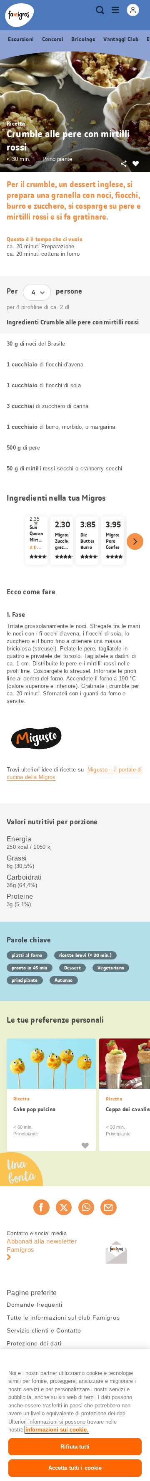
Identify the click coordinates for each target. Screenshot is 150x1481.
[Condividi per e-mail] (108, 1207)
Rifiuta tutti (75, 1447)
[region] (75, 1415)
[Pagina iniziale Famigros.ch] (19, 15)
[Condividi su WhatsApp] (86, 1207)
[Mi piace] (85, 1145)
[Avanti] (135, 541)
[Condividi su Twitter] (64, 1207)
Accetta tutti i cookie (75, 1468)
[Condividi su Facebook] (41, 1207)
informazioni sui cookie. (56, 1430)
